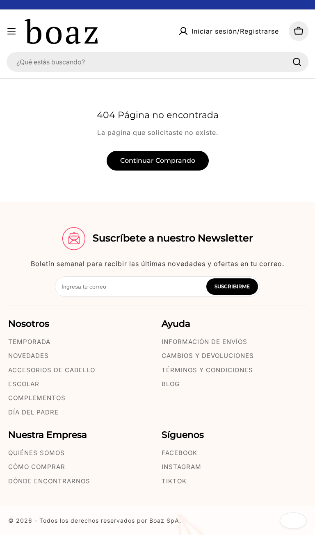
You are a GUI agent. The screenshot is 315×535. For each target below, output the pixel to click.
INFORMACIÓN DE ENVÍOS (204, 342)
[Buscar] (297, 62)
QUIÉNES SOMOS (36, 453)
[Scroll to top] (293, 520)
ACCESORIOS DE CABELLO (51, 370)
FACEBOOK (179, 453)
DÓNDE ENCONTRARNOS (49, 481)
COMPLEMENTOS (37, 398)
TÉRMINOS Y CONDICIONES (207, 370)
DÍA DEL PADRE (33, 412)
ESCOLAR (23, 384)
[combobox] (157, 62)
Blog (171, 384)
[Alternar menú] (11, 31)
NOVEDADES (28, 356)
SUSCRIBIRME (232, 286)
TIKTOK (174, 481)
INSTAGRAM (181, 467)
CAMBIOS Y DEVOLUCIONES (208, 356)
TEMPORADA (29, 342)
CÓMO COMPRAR (36, 467)
